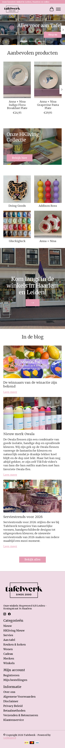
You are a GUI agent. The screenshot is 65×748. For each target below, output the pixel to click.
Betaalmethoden (14, 710)
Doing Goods (17, 205)
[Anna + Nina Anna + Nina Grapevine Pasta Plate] (48, 80)
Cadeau (8, 653)
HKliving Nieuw (14, 630)
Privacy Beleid (12, 706)
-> (32, 302)
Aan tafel (9, 639)
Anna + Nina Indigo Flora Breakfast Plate (17, 105)
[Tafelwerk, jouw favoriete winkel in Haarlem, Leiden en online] (12, 9)
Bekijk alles (32, 559)
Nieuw (7, 625)
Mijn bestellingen (15, 680)
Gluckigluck (17, 241)
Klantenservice (13, 720)
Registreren (11, 675)
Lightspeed (9, 738)
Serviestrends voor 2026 (23, 517)
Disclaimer (10, 701)
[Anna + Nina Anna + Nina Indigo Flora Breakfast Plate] (17, 80)
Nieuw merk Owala (18, 434)
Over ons (9, 692)
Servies (8, 635)
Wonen (8, 649)
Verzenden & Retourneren (20, 715)
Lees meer (10, 392)
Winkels (9, 663)
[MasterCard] (32, 743)
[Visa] (37, 743)
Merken (8, 658)
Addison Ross (48, 205)
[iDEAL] (26, 743)
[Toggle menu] (58, 9)
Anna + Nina (48, 241)
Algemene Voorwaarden (19, 696)
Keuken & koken (14, 644)
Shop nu (52, 34)
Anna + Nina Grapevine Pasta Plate (48, 105)
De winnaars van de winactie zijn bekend (30, 384)
